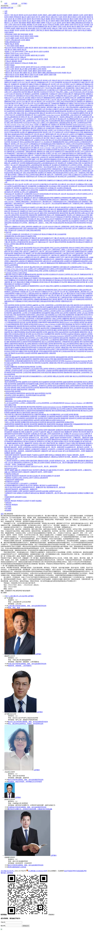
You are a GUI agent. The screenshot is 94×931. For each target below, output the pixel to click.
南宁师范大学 (22, 117)
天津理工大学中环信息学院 (74, 144)
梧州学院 (69, 124)
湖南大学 (32, 84)
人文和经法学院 (22, 316)
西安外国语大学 (82, 167)
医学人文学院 (10, 422)
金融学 (11, 430)
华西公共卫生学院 (58, 376)
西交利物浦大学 (85, 161)
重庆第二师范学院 (47, 107)
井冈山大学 (36, 122)
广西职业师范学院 (30, 151)
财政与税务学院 (59, 359)
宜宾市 (10, 19)
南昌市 (65, 15)
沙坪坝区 (87, 24)
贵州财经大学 (37, 80)
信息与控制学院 (49, 315)
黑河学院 (63, 124)
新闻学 (20, 433)
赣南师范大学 (22, 169)
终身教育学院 (70, 315)
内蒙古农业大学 (69, 157)
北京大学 (63, 84)
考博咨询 (20, 501)
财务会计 (78, 435)
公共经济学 (51, 449)
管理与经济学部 (25, 330)
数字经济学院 (76, 311)
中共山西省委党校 (12, 117)
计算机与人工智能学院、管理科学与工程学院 (60, 326)
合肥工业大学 (25, 126)
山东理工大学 (73, 134)
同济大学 (52, 92)
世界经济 (76, 432)
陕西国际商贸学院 (59, 142)
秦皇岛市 (66, 19)
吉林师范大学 (59, 97)
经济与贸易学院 (85, 305)
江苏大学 (65, 138)
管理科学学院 (41, 326)
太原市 (86, 15)
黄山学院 (73, 122)
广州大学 (47, 88)
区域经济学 (28, 432)
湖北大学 (21, 97)
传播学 (31, 435)
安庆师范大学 (42, 172)
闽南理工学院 (25, 157)
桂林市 (53, 21)
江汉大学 (14, 99)
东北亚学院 (44, 363)
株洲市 (67, 21)
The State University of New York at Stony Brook (18, 124)
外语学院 (41, 343)
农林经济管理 (79, 439)
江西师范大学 (10, 140)
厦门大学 (58, 153)
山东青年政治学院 (29, 161)
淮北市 (60, 47)
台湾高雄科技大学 (35, 144)
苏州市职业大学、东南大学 (37, 263)
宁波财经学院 (55, 103)
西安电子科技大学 (76, 280)
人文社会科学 (53, 435)
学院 (5, 303)
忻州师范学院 (19, 111)
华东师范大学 (62, 163)
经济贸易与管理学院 (56, 382)
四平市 (43, 21)
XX (42, 142)
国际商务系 (32, 439)
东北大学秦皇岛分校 (23, 149)
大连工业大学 (55, 147)
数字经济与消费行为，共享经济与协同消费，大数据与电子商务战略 (30, 809)
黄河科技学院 (81, 222)
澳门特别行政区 (30, 28)
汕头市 (70, 30)
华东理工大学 (47, 132)
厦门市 (14, 19)
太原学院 (26, 171)
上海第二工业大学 (69, 92)
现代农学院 (85, 328)
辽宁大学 (52, 82)
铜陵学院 (89, 97)
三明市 (37, 30)
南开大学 (78, 86)
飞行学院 (38, 336)
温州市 (59, 22)
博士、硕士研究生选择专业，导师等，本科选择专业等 (25, 723)
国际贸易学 (51, 430)
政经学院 (41, 316)
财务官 (64, 455)
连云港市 (15, 26)
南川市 (19, 24)
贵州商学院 (58, 82)
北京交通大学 (25, 101)
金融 (44, 433)
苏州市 (65, 17)
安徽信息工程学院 (77, 136)
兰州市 (79, 17)
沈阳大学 (61, 94)
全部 (5, 11)
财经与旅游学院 (37, 332)
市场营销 (15, 432)
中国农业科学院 (69, 151)
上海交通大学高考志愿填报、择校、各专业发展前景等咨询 (27, 606)
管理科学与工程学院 (81, 307)
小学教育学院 (65, 341)
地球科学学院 (30, 315)
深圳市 (24, 21)
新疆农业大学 (45, 84)
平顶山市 (49, 22)
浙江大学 (30, 117)
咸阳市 (14, 21)
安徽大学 (34, 97)
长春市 (28, 17)
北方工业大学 (25, 82)
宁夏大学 (78, 88)
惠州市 (47, 30)
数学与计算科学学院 (40, 347)
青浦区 (57, 24)
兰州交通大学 (77, 117)
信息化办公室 (73, 349)
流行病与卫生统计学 (29, 441)
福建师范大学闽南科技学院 (63, 197)
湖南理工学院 (10, 109)
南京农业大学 (62, 149)
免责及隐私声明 (81, 871)
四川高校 (49, 109)
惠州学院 (40, 136)
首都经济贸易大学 (50, 105)
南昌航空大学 (39, 88)
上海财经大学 (83, 96)
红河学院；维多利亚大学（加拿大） (33, 222)
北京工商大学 (8, 105)
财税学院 (77, 357)
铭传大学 (38, 142)
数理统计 (89, 445)
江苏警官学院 (19, 109)
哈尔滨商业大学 (81, 111)
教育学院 (73, 318)
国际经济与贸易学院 (41, 309)
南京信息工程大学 (81, 92)
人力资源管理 (59, 449)
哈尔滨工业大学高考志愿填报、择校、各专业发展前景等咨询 (28, 721)
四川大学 (30, 103)
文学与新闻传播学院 (34, 313)
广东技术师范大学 (21, 153)
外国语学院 (72, 313)
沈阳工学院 (10, 122)
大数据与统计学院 (66, 347)
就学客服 (10, 873)
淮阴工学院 (44, 121)
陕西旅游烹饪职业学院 (33, 163)
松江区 (81, 24)
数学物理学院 (36, 341)
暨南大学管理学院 (33, 169)
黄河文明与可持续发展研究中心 (32, 376)
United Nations (22, 272)
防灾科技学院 (61, 86)
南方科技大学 (62, 176)
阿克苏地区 (59, 19)
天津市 (40, 15)
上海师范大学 (18, 249)
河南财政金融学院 (80, 130)
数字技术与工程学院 (29, 345)
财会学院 (29, 332)
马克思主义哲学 (19, 445)
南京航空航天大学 (12, 103)
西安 (85, 19)
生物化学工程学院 (87, 334)
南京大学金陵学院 (55, 240)
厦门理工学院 (41, 280)
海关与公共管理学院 (48, 341)
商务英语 (72, 451)
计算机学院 (52, 353)
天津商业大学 (9, 267)
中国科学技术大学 (31, 176)
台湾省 (89, 21)
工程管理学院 (41, 349)
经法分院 (22, 322)
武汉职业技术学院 (45, 169)
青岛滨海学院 (68, 126)
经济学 (6, 430)
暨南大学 (38, 84)
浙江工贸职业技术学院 (32, 113)
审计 (57, 443)
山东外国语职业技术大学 (49, 163)
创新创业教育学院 (53, 322)
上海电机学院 (74, 147)
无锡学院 (9, 151)
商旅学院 (15, 338)
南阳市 (57, 21)
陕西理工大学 (41, 109)
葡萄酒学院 (9, 399)
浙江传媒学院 (74, 113)
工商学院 (46, 311)
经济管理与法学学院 (84, 336)
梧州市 (23, 28)
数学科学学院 (58, 343)
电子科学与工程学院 (79, 324)
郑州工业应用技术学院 (27, 142)
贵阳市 (11, 17)
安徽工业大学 (57, 107)
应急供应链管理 (51, 445)
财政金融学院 (12, 307)
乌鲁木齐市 (54, 17)
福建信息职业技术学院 (13, 157)
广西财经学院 (63, 199)
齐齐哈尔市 (51, 24)
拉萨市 (80, 30)
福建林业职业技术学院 (35, 132)
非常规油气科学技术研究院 (31, 328)
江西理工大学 (44, 122)
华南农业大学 (19, 136)
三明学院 (84, 171)
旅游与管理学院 (30, 338)
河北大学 (59, 134)
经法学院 (30, 351)
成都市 (54, 15)
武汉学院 (27, 136)
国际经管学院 (8, 345)
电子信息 (84, 435)
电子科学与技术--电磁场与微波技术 (38, 457)
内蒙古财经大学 (19, 80)
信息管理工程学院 (65, 345)
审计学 (66, 441)
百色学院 (52, 146)
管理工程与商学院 (76, 328)
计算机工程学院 (56, 318)
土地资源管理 (40, 439)
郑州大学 (40, 97)
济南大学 (90, 103)
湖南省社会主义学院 (76, 132)
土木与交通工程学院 (41, 338)
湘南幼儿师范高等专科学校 (21, 167)
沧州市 (20, 26)
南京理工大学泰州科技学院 (83, 142)
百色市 (16, 22)
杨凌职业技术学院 (36, 167)
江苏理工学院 (12, 113)
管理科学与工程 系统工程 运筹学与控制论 (50, 441)
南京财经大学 (76, 82)
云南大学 (12, 288)
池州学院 (52, 157)
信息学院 (29, 322)
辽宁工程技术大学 (58, 132)
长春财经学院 (68, 109)
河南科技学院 (84, 128)
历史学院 (39, 345)
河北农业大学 (50, 101)
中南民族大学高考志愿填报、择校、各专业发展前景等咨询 (27, 807)
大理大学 (67, 132)
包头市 (19, 21)
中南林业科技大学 (57, 169)
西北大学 (52, 140)
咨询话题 (7, 499)
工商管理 (26, 430)
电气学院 (29, 334)
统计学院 (20, 307)
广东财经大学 (28, 80)
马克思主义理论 (37, 443)
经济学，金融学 (49, 437)
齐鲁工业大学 (16, 101)
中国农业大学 (59, 128)
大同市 (59, 26)
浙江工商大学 (51, 86)
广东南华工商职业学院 (65, 117)
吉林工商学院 (34, 146)
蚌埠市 (38, 19)
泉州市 (84, 17)
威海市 (24, 22)
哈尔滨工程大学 (43, 96)
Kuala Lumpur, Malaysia (22, 53)
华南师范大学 (28, 134)
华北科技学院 (21, 99)
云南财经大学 (65, 161)
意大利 (35, 24)
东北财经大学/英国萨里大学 (61, 165)
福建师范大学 (18, 197)
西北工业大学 (68, 96)
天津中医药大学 (81, 121)
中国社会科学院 (81, 153)
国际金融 (27, 445)
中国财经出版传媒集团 (16, 155)
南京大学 (61, 80)
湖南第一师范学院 (81, 157)
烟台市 (24, 17)
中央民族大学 (53, 94)
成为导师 (4, 8)
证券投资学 (36, 451)
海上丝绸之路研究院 (31, 343)
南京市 (16, 15)
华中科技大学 (10, 96)
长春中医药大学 (11, 149)
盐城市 (40, 24)
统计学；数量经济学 (25, 443)
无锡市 (30, 71)
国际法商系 (32, 349)
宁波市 (60, 17)
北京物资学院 (19, 115)
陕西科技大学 (29, 140)
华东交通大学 (19, 146)
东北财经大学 (24, 84)
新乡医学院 (87, 144)
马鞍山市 (55, 28)
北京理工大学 (55, 84)
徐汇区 (29, 21)
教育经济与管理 (13, 449)
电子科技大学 (82, 103)
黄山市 (84, 30)
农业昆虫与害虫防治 (73, 334)
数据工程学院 (48, 343)
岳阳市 (46, 74)
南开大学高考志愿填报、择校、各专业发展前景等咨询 (25, 779)
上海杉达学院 (33, 105)
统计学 (21, 430)
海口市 (50, 26)
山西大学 (76, 96)
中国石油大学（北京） (74, 149)
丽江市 (42, 30)
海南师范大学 (59, 151)
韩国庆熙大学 (60, 144)
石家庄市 (76, 15)
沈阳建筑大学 (31, 153)
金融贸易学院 (16, 313)
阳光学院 (43, 153)
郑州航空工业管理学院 (32, 94)
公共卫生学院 (38, 307)
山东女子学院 (67, 174)
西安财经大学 (29, 115)
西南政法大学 (88, 84)
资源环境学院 (42, 322)
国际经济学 (86, 437)
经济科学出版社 (20, 318)
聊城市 (29, 22)
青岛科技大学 (19, 94)
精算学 (13, 453)
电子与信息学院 (79, 351)
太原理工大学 (52, 130)
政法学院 (34, 330)
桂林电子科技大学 (70, 97)
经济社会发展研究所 (82, 326)
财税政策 (65, 439)
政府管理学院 (52, 309)
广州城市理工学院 (83, 172)
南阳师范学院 (36, 107)
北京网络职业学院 (73, 119)
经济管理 (15, 433)
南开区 (53, 19)
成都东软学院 (53, 122)
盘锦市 (13, 28)
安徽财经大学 (87, 80)
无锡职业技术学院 (85, 274)
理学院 (7, 393)
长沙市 (26, 15)
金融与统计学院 (53, 332)
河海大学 (90, 86)
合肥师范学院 (81, 97)
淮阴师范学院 (36, 130)
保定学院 (24, 92)
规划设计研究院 (79, 322)
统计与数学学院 (19, 309)
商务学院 (20, 326)
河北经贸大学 (77, 80)
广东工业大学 (13, 165)
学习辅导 (32, 501)
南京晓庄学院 (67, 171)
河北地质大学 (15, 142)
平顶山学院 (59, 92)
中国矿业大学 (44, 146)
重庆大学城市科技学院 (68, 121)
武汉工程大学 (64, 147)
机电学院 (58, 334)
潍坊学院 (37, 92)
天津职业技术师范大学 (68, 153)
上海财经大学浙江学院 (41, 140)
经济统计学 (62, 435)
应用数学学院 (18, 328)
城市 (5, 13)
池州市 (30, 26)
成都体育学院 (38, 117)
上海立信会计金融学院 (77, 99)
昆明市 (19, 19)
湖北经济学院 (18, 122)
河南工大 (71, 138)
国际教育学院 (22, 311)
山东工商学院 (15, 90)
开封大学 (12, 115)
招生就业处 (69, 324)
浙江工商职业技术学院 (65, 297)
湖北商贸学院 (65, 115)
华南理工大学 (16, 82)
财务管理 (74, 430)
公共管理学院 (58, 305)
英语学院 (30, 311)
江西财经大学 (8, 86)
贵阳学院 (33, 149)
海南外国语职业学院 (72, 155)
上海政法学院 (34, 157)
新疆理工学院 (18, 88)
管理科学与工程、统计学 (59, 462)
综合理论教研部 (74, 332)
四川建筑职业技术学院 (22, 259)
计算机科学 (43, 449)
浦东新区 (30, 24)
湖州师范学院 (22, 219)
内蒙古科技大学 (45, 103)
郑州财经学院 (70, 88)
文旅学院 (81, 349)
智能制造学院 (12, 326)
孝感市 (12, 30)
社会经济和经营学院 (12, 324)
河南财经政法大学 (44, 209)
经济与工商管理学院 (81, 309)
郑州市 (21, 15)
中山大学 (15, 97)
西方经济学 (82, 432)
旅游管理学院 (21, 315)
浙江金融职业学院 (78, 140)
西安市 (35, 15)
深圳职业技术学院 (13, 255)
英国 (66, 30)
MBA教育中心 (21, 395)
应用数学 (7, 453)
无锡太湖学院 (50, 161)
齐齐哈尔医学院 (14, 132)
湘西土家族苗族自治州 (78, 22)
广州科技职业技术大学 (75, 146)
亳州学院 (58, 161)
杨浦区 (48, 19)
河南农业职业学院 (24, 165)
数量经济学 (68, 432)
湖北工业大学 (22, 103)
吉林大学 (33, 82)
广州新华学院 (58, 174)
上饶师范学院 (30, 121)
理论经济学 (26, 433)
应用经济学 (59, 430)
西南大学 (30, 92)
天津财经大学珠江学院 (74, 163)
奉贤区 (24, 24)
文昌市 (6, 32)
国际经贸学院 (68, 320)
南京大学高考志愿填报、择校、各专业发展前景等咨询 (25, 865)
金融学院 (35, 305)
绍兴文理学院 (19, 140)
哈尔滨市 (60, 15)
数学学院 (63, 307)
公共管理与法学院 (55, 311)
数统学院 (58, 341)
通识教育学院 (13, 311)
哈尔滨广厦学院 (45, 134)
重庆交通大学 (53, 117)
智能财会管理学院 (19, 336)
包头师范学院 (10, 111)
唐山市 (34, 21)
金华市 (64, 22)
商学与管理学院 (85, 341)
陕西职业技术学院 (81, 169)
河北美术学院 (16, 128)
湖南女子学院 (73, 103)
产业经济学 (42, 432)
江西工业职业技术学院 (37, 126)
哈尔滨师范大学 (38, 138)
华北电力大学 (47, 80)
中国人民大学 (51, 295)
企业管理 (48, 439)
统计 (44, 443)
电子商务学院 (18, 345)
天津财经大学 (15, 84)
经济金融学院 (45, 313)
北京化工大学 (72, 167)
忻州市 (49, 28)
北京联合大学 (68, 80)
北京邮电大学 (8, 188)
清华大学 (27, 146)
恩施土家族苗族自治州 (57, 30)
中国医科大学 (30, 99)
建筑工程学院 (58, 330)
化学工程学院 (47, 376)
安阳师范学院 (29, 111)
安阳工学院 (66, 99)
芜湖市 (76, 19)
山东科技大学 (44, 157)
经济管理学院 (38, 311)
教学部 (45, 345)
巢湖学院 (18, 126)
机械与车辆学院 (32, 316)
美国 (20, 22)
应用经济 (27, 449)
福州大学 (33, 128)
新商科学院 (83, 332)
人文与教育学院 (54, 340)
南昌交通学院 (39, 174)
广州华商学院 (42, 199)
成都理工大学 (61, 88)
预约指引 (4, 873)
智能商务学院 (42, 424)
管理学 (45, 430)
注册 (8, 8)
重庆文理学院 (12, 174)
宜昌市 (14, 24)
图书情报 (82, 443)
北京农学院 (64, 186)
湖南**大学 (35, 159)
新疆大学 (27, 284)
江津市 (10, 24)
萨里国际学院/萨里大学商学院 (83, 320)
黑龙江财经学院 (45, 159)
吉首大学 (33, 101)
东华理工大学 (15, 144)
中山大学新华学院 (51, 297)
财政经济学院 (47, 351)
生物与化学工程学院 (53, 347)
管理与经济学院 (77, 345)
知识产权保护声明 (70, 871)
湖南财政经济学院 (49, 97)
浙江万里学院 (70, 105)
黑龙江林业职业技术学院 (16, 134)
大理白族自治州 (15, 40)
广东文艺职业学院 (48, 167)
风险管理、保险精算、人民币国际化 (20, 665)
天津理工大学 (50, 153)
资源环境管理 (9, 497)
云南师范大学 (87, 117)
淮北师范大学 (71, 111)
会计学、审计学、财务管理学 (55, 447)
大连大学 (16, 105)
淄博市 (67, 24)
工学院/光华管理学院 (62, 349)
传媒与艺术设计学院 (86, 343)
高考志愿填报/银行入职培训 (17, 867)
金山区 (45, 24)
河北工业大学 (65, 113)
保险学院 (21, 338)
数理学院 (35, 322)
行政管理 (72, 445)
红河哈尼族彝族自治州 (40, 26)
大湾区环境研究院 (26, 363)
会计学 (16, 430)
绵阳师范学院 (79, 105)
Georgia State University (53, 115)
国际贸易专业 (18, 441)
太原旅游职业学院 (64, 122)
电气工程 (66, 451)
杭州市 (6, 17)
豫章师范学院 (25, 128)
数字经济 (7, 447)
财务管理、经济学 (16, 447)
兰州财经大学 (42, 86)
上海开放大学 (52, 119)
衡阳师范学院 (59, 157)
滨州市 (86, 26)
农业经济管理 (55, 433)
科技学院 (55, 351)
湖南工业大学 (24, 105)
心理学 (49, 433)
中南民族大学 (79, 84)
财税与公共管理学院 (83, 330)
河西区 (18, 28)
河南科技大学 (47, 136)
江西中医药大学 (27, 130)
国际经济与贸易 (82, 430)
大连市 (81, 15)
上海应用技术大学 (48, 259)
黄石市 (34, 19)
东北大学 (88, 99)
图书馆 (36, 351)
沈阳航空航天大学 (30, 109)
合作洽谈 (14, 3)
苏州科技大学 (31, 119)
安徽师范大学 (59, 126)
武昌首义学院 (74, 161)
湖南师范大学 (8, 88)
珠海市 (89, 17)
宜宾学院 (27, 97)
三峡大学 (59, 138)
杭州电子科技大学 (41, 99)
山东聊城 (12, 130)
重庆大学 (53, 134)
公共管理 (36, 432)
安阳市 (62, 21)
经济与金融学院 (48, 307)
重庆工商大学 (85, 88)
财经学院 (77, 305)
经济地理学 (63, 437)
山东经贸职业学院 (36, 165)
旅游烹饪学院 (45, 328)
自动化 (60, 451)
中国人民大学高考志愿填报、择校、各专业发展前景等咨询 (27, 663)
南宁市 (38, 17)
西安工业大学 (70, 84)
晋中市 (76, 24)
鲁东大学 (66, 134)
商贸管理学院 (8, 410)
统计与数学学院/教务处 (18, 332)
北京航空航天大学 (53, 90)
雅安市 (6, 22)
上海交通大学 (66, 253)
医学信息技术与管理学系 (45, 330)
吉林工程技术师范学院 (30, 172)
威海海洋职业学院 (60, 111)
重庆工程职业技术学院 (43, 301)
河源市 (75, 21)
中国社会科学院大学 (65, 90)
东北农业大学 (67, 82)
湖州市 (81, 19)
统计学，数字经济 (77, 447)
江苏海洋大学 (41, 149)
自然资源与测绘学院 (75, 340)
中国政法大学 (77, 109)
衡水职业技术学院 (62, 172)
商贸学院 (9, 313)
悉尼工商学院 (24, 324)
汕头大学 (67, 128)
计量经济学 (44, 451)
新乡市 (24, 19)
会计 (62, 433)
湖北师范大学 (33, 86)
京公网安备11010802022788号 (38, 871)
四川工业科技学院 (40, 115)
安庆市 (79, 28)
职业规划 (38, 501)
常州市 (17, 30)
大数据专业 (42, 445)
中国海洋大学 (55, 124)
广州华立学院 (80, 176)
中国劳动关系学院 (52, 149)
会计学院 (41, 305)
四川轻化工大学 (77, 249)
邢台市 (28, 30)
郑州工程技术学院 (56, 171)
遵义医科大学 (82, 159)
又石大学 (36, 134)
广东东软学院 (61, 105)
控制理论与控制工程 (12, 474)
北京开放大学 (19, 138)
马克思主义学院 (28, 307)
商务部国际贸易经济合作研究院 (44, 111)
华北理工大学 (79, 151)
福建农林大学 (45, 124)
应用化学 (87, 433)
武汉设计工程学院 (12, 147)
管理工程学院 (70, 307)
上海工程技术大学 (76, 115)
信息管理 (66, 445)
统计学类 (37, 435)
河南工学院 (19, 171)
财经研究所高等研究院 (65, 316)
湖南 (37, 153)
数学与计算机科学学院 (24, 341)
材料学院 (66, 328)
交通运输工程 (35, 433)
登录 (11, 8)
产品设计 (68, 443)
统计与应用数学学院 (47, 334)
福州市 (29, 19)
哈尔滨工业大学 (84, 119)
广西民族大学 (21, 174)
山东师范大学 (15, 163)
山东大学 (46, 117)
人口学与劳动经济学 (22, 435)
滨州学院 (23, 163)
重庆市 (90, 15)
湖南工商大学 (85, 82)
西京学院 (44, 130)
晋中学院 (46, 138)
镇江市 (85, 21)
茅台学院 (58, 140)
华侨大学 (26, 86)
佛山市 (43, 19)
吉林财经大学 (28, 138)
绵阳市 (78, 26)
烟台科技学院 (77, 90)
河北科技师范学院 (55, 121)
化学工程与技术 (23, 437)
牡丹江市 (39, 28)
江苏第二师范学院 (29, 88)
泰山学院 (53, 88)
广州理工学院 (59, 101)
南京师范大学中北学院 (53, 113)
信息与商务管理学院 (83, 338)
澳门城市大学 (48, 174)
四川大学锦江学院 (32, 96)
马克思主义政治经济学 (72, 449)
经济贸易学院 (62, 309)
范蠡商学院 (65, 318)
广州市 (11, 15)
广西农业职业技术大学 (25, 147)
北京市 (6, 15)
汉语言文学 (34, 445)
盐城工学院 (11, 136)
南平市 (25, 26)
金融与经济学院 (43, 353)
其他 (82, 26)
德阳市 (89, 30)
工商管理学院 (49, 305)
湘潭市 (43, 22)
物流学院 (21, 343)
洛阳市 (33, 30)
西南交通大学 (28, 155)
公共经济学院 (44, 340)
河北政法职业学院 (44, 171)
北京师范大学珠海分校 (18, 176)
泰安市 (74, 17)
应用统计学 (67, 433)
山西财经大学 (74, 128)
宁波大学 (65, 167)
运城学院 (34, 136)
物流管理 (9, 489)
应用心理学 (75, 443)
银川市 (12, 74)
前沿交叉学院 (10, 351)
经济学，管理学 (80, 451)
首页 (5, 3)
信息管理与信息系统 (38, 447)
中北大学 (37, 103)
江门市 (11, 22)
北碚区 (70, 28)
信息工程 (55, 451)
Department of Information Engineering (52, 336)
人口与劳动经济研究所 (11, 322)
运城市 (44, 28)
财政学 (89, 432)
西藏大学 (29, 282)
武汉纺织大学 (48, 142)
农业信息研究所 (63, 332)
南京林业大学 (18, 172)
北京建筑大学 (76, 174)
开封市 (89, 19)
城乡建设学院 (79, 315)
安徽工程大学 (50, 151)
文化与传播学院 (66, 311)
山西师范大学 (41, 128)
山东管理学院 (71, 176)
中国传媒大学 (33, 171)
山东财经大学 (8, 80)
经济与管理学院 (9, 305)
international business (78, 433)
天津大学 (84, 86)
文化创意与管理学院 (30, 353)
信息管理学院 (30, 318)
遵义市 (48, 21)
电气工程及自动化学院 (66, 351)
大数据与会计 (44, 435)
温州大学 (29, 107)
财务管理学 (67, 430)
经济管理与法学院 (58, 320)
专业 (5, 428)
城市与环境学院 (9, 318)
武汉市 (30, 15)
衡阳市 (34, 22)
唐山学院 (20, 161)
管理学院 (29, 305)
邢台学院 (64, 282)
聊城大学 (7, 144)
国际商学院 (70, 309)
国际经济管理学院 (27, 347)
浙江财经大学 (66, 136)
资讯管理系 (79, 318)
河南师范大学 (80, 101)
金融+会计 (7, 472)
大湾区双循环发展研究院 (43, 318)
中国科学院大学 (9, 126)
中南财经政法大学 (42, 82)
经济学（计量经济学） (74, 437)
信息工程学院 (64, 313)
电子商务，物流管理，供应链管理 (22, 451)
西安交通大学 (68, 94)
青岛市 (48, 17)
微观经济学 (89, 451)
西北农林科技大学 (41, 90)
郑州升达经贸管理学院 (27, 90)
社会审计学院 (60, 324)
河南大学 (55, 80)
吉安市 (65, 28)
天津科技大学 (10, 171)
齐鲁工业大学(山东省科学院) (59, 247)
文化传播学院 (12, 320)
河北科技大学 (44, 92)
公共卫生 (71, 439)
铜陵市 (38, 22)
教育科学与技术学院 (69, 330)
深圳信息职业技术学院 (57, 155)
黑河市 (69, 26)
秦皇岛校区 (34, 320)
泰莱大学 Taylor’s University (42, 147)
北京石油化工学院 (55, 186)
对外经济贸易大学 (70, 101)
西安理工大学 (41, 101)
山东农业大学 (88, 151)
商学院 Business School (66, 322)
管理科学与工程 (80, 445)
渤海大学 (43, 113)
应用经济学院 (86, 345)
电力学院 (14, 340)
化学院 (45, 332)
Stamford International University (82, 124)
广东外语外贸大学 (42, 119)
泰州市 (11, 32)
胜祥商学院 (13, 341)
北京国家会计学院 (82, 184)
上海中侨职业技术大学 (19, 119)
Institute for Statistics (14, 330)
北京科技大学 (61, 130)
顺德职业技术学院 (69, 169)
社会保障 (68, 447)
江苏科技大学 (12, 159)
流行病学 (59, 445)
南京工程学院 (30, 174)
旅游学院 (56, 307)
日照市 (62, 24)
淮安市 (10, 21)
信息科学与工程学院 (71, 336)
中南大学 (38, 121)
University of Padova (61, 146)
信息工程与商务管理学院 (71, 343)
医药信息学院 (63, 338)
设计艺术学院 (36, 334)
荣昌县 (8, 28)
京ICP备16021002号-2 (8, 871)
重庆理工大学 (73, 159)
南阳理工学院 (51, 172)
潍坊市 (71, 19)
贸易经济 (87, 439)
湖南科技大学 (41, 151)
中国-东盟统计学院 (21, 426)
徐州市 (80, 21)
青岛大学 (18, 130)
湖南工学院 (20, 113)
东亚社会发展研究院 (32, 340)
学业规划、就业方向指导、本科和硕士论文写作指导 (25, 781)
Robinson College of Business (47, 324)
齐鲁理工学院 (79, 247)
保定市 (33, 17)
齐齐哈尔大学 (42, 176)
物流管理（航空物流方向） (21, 489)
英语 (41, 433)
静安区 (88, 22)
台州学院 (73, 165)
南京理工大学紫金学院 (56, 96)
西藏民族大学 (64, 103)
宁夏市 (60, 28)
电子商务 (22, 432)
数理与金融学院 (16, 347)
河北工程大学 (24, 144)
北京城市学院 (86, 163)
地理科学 (83, 449)
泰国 (71, 21)
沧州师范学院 (50, 128)
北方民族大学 (85, 174)
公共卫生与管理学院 (29, 370)
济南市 (45, 15)
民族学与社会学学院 (17, 353)
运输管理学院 (13, 343)
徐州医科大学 (76, 171)
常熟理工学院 (50, 126)
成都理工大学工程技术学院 (16, 107)
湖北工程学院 (69, 142)
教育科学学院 (44, 387)
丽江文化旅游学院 (18, 151)
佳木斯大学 (23, 132)
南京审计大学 (63, 238)
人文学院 (25, 313)
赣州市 (68, 22)
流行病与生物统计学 (75, 441)
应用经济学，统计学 (21, 439)
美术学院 (64, 334)
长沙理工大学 (72, 172)
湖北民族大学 (47, 165)
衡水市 (74, 26)
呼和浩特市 (17, 17)
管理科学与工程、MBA (36, 437)
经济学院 (23, 305)
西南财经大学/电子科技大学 (59, 159)
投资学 (57, 437)
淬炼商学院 (72, 338)
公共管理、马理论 (10, 464)
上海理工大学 (86, 90)
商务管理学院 (8, 336)
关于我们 (24, 3)
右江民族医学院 (9, 153)
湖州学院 (41, 105)
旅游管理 (9, 432)
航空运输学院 (74, 341)
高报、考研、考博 (14, 607)
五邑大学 (59, 99)
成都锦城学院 (10, 178)
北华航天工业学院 (58, 109)
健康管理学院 (63, 340)
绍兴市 (74, 28)
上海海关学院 (16, 92)
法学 (49, 451)
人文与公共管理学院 (23, 320)
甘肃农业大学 (45, 155)
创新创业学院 (10, 359)
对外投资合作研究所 (18, 334)
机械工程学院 (55, 313)
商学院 (17, 305)
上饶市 (75, 30)
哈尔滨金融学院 (40, 161)
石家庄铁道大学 (52, 176)
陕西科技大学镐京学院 (24, 159)
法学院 (79, 313)
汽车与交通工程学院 (44, 320)
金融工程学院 (30, 336)
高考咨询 (7, 501)
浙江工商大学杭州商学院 (70, 107)
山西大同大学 (47, 261)
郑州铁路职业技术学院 (48, 144)
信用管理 (21, 449)
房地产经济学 (50, 443)
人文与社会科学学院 (12, 403)
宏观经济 (62, 443)
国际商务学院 (24, 349)
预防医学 (11, 439)
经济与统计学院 (11, 315)
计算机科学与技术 (53, 345)
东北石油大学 (27, 122)
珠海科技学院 (12, 161)
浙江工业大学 (51, 99)
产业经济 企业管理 (38, 455)
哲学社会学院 (50, 349)
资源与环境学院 (78, 347)
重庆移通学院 (77, 126)
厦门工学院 (58, 167)
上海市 (49, 15)
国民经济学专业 (56, 439)
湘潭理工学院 (83, 113)
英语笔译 (18, 453)
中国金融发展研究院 (56, 328)
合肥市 (43, 17)
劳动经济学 (10, 441)
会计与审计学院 (60, 315)
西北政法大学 (62, 119)
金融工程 (50, 432)
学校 (5, 78)
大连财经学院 (44, 94)
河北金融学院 (57, 136)
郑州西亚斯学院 (66, 140)
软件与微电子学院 (21, 351)
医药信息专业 (70, 435)
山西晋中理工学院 (19, 121)
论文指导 (26, 501)
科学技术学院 (33, 324)
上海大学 (7, 99)
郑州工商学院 (83, 155)
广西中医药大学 (80, 138)
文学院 (41, 351)
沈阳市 (70, 15)
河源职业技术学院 (79, 94)
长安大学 (12, 94)
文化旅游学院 (21, 340)
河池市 (71, 24)
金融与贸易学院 (29, 309)
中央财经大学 (70, 86)
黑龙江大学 (69, 130)
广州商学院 (37, 155)
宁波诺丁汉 (37, 124)
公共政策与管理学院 (50, 316)
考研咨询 (14, 501)
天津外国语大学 (20, 96)
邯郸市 (55, 26)
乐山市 (54, 22)
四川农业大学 (18, 86)
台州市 (64, 26)
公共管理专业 (27, 447)
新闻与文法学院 (14, 349)
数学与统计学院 (68, 305)
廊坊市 (70, 17)
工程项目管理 (35, 449)
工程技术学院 (39, 315)
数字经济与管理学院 (29, 326)
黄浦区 (38, 21)
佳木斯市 (22, 30)
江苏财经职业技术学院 (84, 122)
